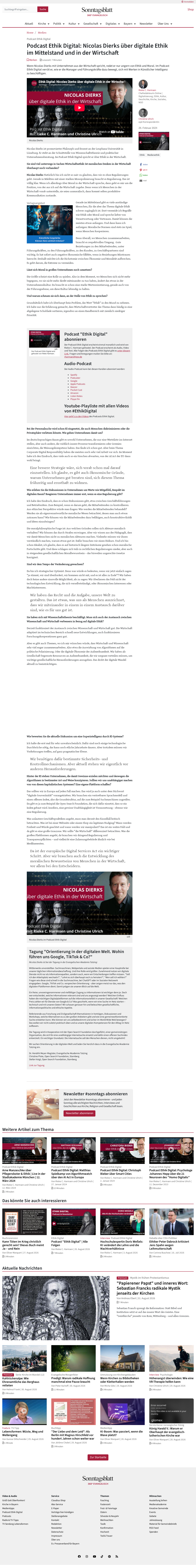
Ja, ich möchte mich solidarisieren (110, 803)
